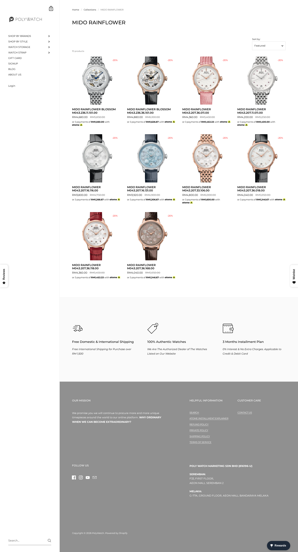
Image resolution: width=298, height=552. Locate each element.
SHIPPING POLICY (200, 436)
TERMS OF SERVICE (200, 442)
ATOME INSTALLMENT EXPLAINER (209, 418)
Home (75, 9)
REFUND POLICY (199, 424)
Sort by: (256, 39)
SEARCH (194, 412)
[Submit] (49, 540)
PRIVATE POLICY (199, 430)
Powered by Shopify (116, 533)
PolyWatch (98, 533)
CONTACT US (244, 412)
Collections (90, 9)
